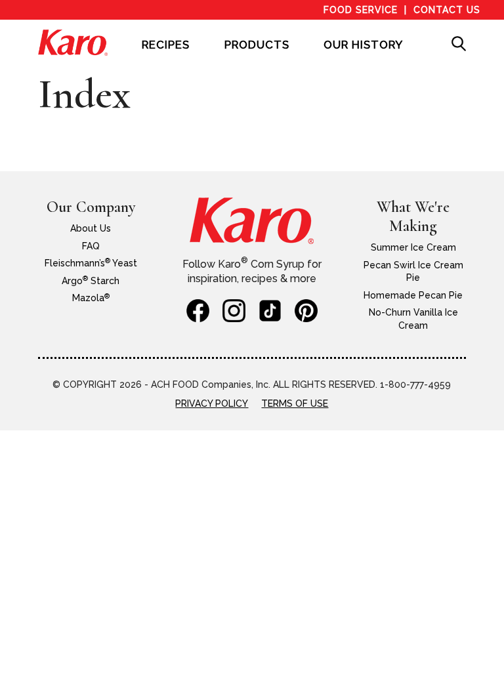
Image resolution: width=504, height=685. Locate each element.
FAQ (91, 246)
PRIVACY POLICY (211, 403)
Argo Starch (90, 281)
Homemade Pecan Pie (413, 295)
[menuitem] (166, 53)
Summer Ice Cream (413, 247)
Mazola (91, 298)
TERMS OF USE (294, 403)
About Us (90, 228)
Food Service (361, 10)
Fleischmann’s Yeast (91, 263)
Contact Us (446, 10)
